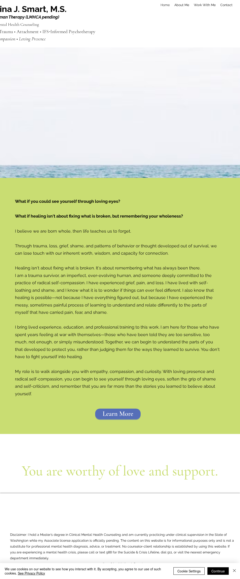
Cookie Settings (189, 571)
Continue (218, 571)
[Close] (234, 571)
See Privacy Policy (31, 573)
